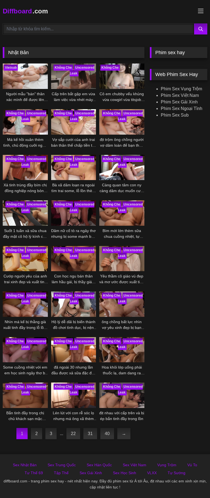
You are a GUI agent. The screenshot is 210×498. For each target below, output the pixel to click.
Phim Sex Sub (175, 115)
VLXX (152, 473)
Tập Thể (61, 473)
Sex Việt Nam (134, 465)
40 (107, 433)
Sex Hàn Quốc (99, 465)
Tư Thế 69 (34, 473)
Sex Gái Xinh (91, 473)
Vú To (192, 465)
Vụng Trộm (166, 465)
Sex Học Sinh (124, 473)
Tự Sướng (176, 473)
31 (90, 433)
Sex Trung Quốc (62, 465)
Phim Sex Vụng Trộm (181, 88)
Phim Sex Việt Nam (180, 95)
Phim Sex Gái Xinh (179, 102)
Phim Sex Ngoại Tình (181, 108)
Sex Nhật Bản (25, 465)
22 (73, 433)
